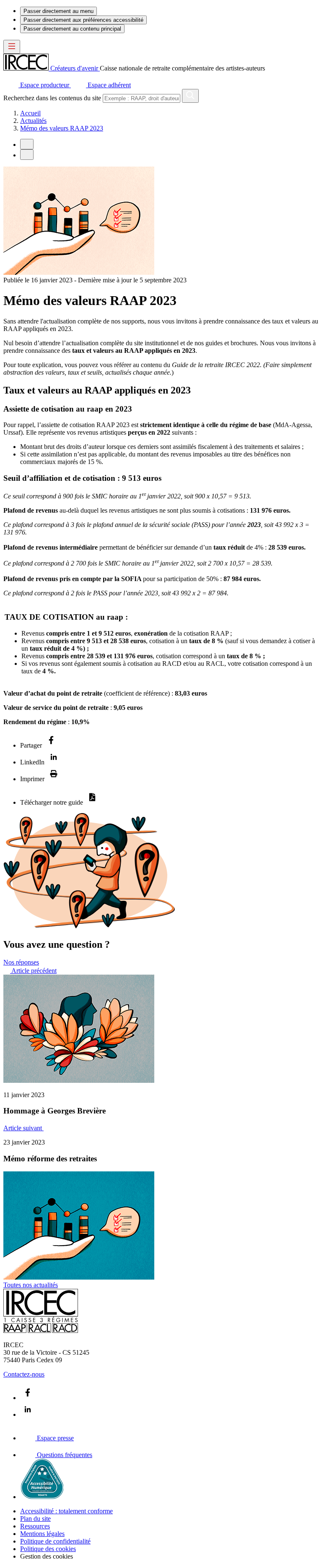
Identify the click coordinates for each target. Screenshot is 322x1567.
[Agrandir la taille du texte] (27, 154)
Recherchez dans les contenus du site (52, 98)
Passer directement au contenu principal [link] (72, 29)
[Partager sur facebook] (51, 745)
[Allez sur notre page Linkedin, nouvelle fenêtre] (27, 1414)
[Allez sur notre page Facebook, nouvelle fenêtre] (27, 1397)
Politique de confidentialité (55, 1541)
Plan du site (35, 1518)
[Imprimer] (53, 778)
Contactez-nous (23, 1374)
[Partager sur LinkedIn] (53, 762)
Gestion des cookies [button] (46, 1556)
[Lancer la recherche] (190, 96)
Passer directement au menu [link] (58, 11)
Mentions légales (42, 1533)
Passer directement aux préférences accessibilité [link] (83, 20)
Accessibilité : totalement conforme (66, 1511)
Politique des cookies (48, 1548)
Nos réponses (21, 962)
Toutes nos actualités (30, 1284)
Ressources (35, 1526)
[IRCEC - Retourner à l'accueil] (40, 1330)
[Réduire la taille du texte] (27, 144)
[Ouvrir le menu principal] (11, 47)
